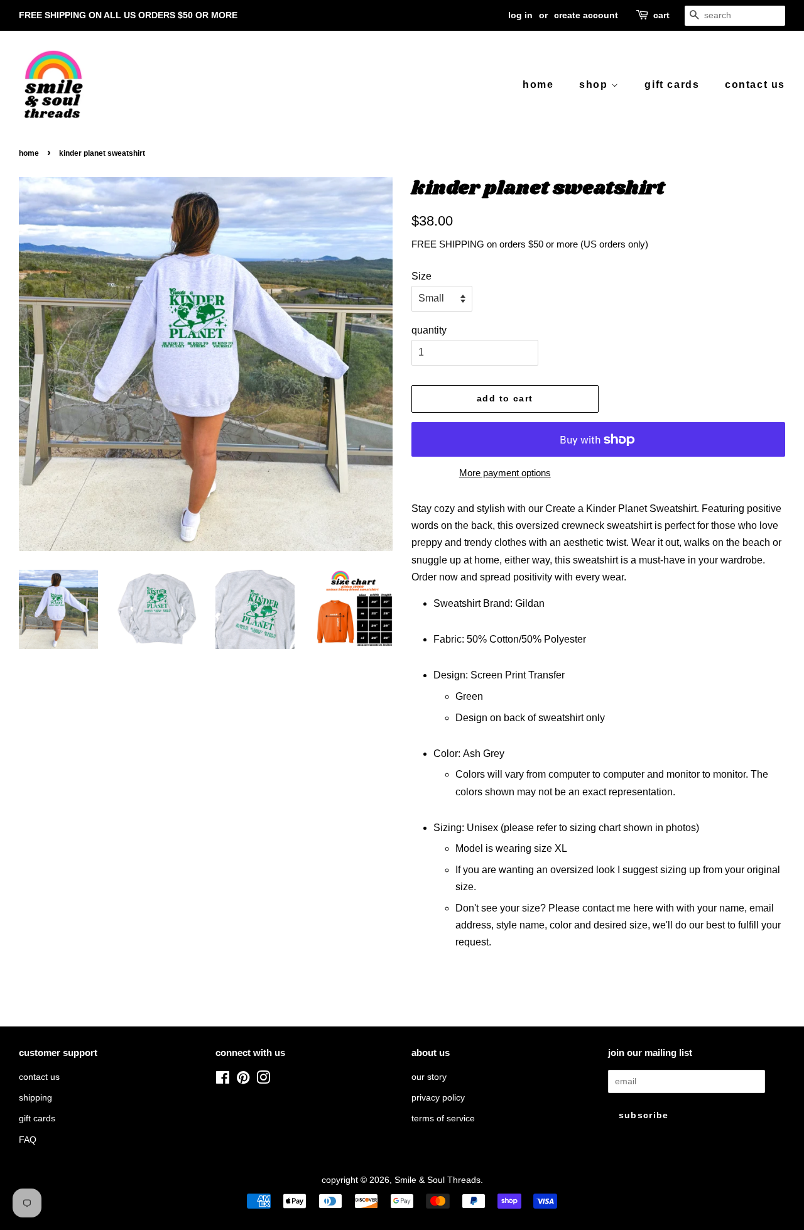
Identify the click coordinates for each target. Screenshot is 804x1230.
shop (595, 84)
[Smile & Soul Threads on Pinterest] (243, 1080)
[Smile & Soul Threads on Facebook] (222, 1080)
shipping (35, 1097)
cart (661, 15)
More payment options (505, 472)
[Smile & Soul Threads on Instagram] (263, 1080)
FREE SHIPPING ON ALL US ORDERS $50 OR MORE (128, 15)
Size (421, 276)
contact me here (617, 908)
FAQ (27, 1140)
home (538, 84)
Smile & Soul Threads (437, 1180)
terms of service (443, 1118)
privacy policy (438, 1097)
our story (429, 1077)
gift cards (671, 84)
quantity (429, 330)
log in (520, 15)
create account (586, 15)
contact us (755, 84)
